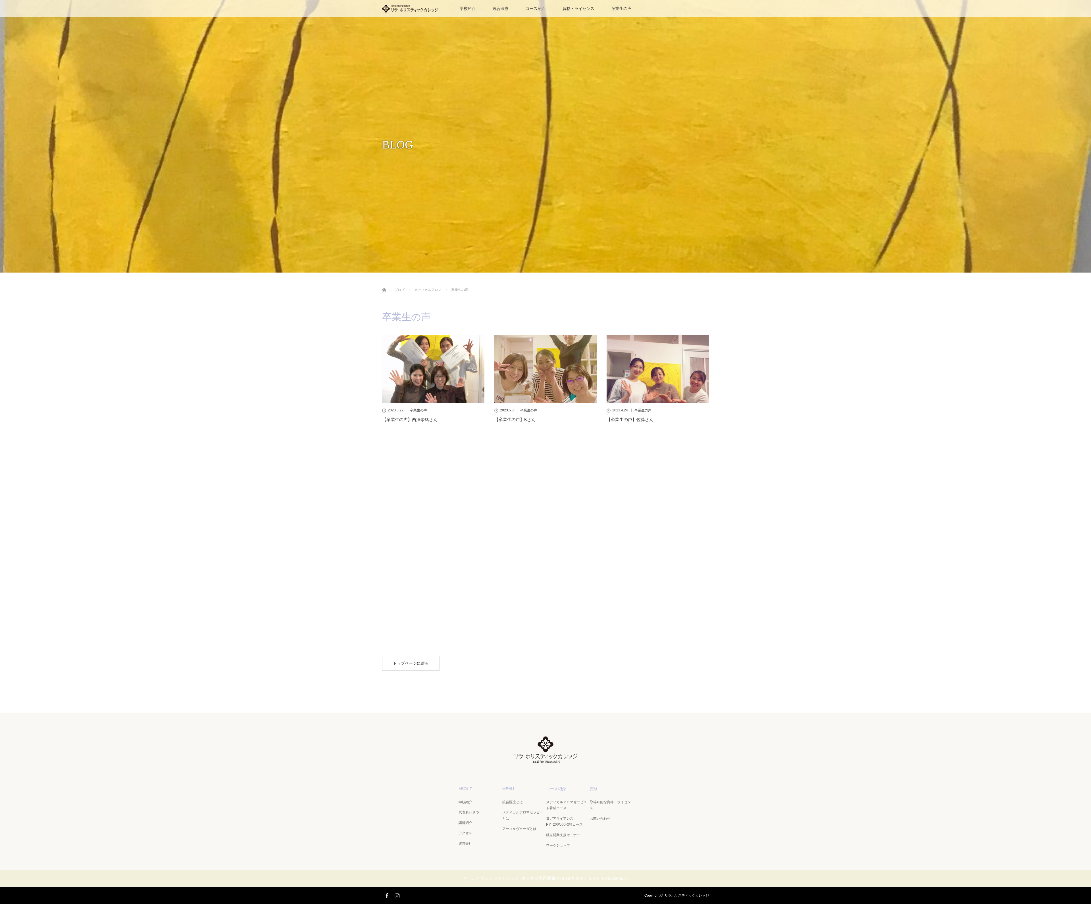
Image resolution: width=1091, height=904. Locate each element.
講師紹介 (465, 823)
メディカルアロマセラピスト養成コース (566, 805)
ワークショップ (558, 846)
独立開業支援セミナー (563, 835)
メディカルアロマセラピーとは (522, 815)
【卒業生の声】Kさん (515, 419)
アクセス (465, 833)
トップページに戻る (411, 663)
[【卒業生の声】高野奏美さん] (433, 471)
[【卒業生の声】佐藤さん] (658, 369)
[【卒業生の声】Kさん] (545, 369)
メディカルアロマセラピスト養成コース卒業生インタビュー (545, 635)
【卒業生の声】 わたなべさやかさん (418, 631)
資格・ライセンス (578, 8)
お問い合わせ (600, 819)
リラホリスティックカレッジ (687, 895)
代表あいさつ (469, 812)
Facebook (386, 894)
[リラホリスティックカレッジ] (545, 760)
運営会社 (465, 844)
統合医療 (501, 8)
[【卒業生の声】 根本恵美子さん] (658, 471)
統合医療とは (512, 802)
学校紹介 (468, 8)
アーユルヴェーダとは (519, 829)
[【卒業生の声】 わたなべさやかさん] (433, 581)
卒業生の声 (621, 8)
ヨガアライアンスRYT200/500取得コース (564, 822)
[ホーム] (384, 283)
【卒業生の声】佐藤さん (630, 419)
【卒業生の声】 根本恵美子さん (639, 522)
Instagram (396, 894)
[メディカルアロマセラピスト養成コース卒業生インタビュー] (545, 581)
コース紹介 (536, 8)
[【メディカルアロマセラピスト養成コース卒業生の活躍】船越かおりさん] (545, 471)
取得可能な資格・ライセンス (610, 805)
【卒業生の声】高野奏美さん (410, 522)
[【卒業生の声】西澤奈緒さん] (433, 369)
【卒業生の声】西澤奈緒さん (410, 419)
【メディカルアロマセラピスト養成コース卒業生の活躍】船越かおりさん (545, 525)
